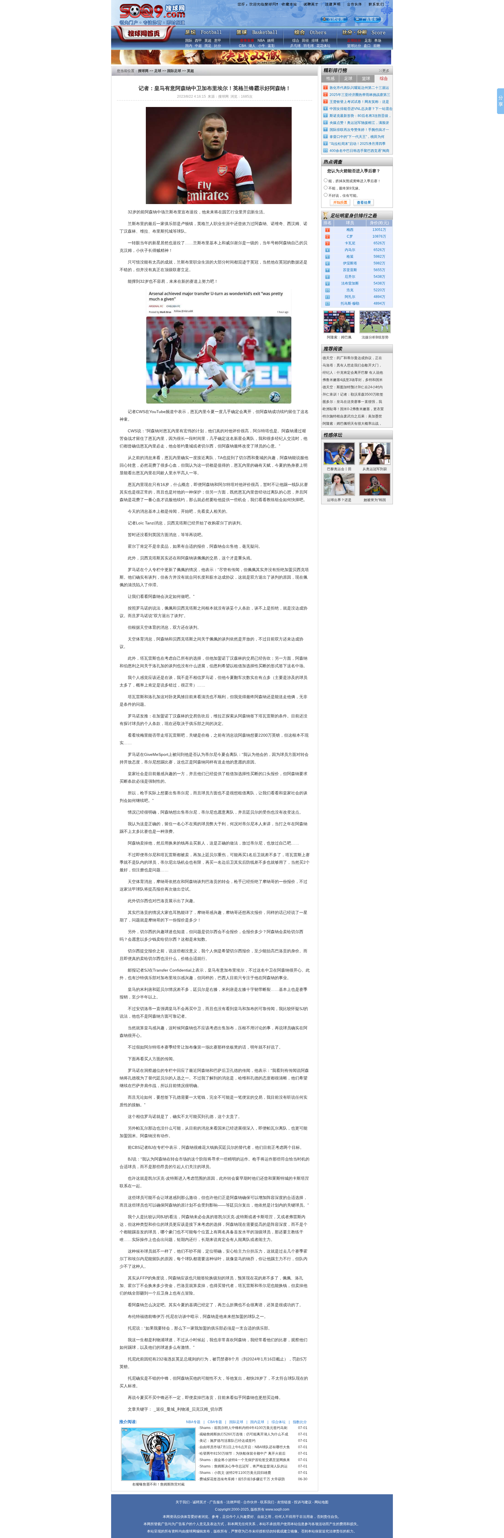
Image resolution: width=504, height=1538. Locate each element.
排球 (315, 40)
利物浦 (158, 1339)
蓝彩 (271, 46)
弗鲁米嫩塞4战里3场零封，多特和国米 (353, 380)
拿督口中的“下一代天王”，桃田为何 (357, 137)
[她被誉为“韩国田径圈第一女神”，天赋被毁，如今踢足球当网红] (375, 475)
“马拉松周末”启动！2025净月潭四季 (358, 144)
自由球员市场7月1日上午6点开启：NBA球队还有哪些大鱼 (245, 1447)
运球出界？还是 (339, 500)
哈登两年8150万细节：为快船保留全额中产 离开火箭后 (243, 1453)
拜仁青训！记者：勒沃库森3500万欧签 (353, 394)
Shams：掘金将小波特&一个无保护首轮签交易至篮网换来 (245, 1460)
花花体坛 (323, 46)
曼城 (189, 446)
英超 (207, 40)
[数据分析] (364, 31)
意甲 (217, 40)
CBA (242, 46)
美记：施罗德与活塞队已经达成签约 (228, 1441)
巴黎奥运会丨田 (339, 469)
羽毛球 (308, 46)
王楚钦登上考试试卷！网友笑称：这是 (359, 102)
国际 (188, 40)
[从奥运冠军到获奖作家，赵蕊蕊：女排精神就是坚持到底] (375, 444)
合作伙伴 (250, 1502)
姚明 (270, 40)
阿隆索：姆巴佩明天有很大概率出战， (352, 424)
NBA (261, 40)
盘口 (367, 46)
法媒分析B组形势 (375, 337)
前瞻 (376, 46)
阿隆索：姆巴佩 (339, 337)
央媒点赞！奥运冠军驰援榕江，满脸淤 (359, 123)
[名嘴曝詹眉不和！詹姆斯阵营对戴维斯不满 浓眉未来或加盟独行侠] (158, 1430)
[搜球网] (143, 31)
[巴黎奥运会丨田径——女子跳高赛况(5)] (339, 444)
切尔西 (207, 446)
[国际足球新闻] (203, 31)
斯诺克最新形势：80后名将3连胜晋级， (361, 116)
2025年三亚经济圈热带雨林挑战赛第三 (360, 95)
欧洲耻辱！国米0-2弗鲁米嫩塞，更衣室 (353, 409)
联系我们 (267, 1502)
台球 (324, 40)
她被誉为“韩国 (375, 500)
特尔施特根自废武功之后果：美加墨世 (352, 416)
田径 (305, 40)
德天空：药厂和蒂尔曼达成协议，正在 (352, 358)
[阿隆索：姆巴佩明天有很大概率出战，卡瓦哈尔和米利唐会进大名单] (339, 312)
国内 (188, 46)
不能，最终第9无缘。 (345, 188)
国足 (207, 46)
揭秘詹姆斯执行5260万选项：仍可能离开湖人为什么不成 (244, 1434)
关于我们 (183, 1502)
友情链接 (284, 1502)
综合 (295, 40)
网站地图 (321, 1502)
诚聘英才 (199, 1502)
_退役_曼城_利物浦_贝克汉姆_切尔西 (188, 1409)
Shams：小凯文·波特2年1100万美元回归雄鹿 (235, 1473)
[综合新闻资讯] (310, 31)
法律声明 (233, 1502)
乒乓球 (295, 46)
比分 (217, 46)
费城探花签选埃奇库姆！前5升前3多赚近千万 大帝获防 (242, 1479)
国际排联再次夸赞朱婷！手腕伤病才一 (359, 130)
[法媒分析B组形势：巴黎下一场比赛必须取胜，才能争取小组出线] (375, 312)
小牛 (261, 46)
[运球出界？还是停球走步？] (339, 475)
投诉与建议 (303, 1502)
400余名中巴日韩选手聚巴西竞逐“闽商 (359, 151)
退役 (194, 212)
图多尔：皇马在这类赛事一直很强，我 (352, 402)
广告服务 (216, 1502)
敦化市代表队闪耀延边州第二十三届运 (359, 88)
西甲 (198, 40)
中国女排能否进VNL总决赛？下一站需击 (361, 109)
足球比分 (354, 40)
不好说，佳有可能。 (344, 196)
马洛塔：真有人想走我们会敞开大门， (352, 365)
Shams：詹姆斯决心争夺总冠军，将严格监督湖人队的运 (244, 1466)
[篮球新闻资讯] (257, 31)
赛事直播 (247, 40)
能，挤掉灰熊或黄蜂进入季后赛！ (354, 181)
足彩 (368, 40)
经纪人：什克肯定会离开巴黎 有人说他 (353, 373)
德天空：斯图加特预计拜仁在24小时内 (353, 387)
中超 (198, 46)
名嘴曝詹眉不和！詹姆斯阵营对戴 (158, 1484)
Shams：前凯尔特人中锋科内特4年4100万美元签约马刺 (243, 1428)
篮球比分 (354, 46)
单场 (377, 40)
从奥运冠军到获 (375, 469)
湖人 (252, 46)
